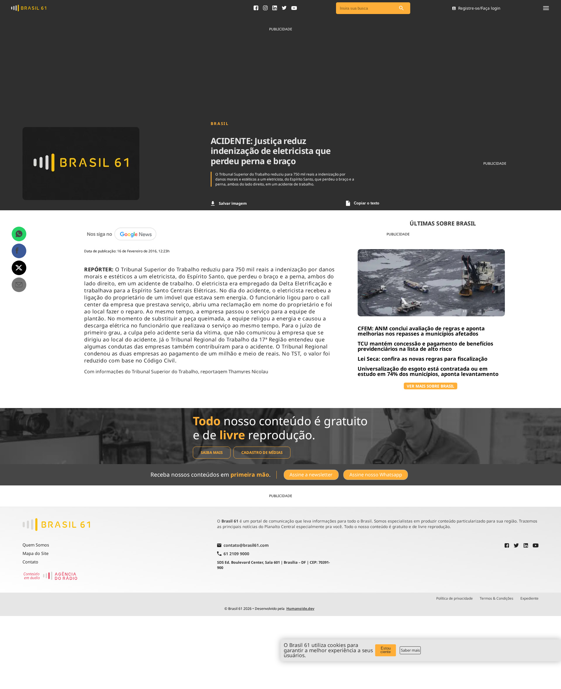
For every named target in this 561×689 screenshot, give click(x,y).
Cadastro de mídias (262, 452)
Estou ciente (385, 650)
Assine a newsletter (311, 474)
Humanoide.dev (300, 608)
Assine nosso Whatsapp (375, 474)
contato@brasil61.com (246, 545)
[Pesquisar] (401, 8)
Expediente (529, 598)
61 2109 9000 (236, 553)
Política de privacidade (454, 598)
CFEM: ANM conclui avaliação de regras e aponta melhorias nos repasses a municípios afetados (421, 331)
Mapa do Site (35, 553)
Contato (30, 562)
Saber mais (410, 650)
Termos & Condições (496, 598)
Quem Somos (35, 545)
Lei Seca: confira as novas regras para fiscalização (422, 358)
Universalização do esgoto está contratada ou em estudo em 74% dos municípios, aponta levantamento (428, 371)
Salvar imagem (233, 203)
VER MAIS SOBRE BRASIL (430, 386)
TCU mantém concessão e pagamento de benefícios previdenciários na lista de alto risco (425, 346)
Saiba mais (212, 452)
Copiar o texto (366, 203)
